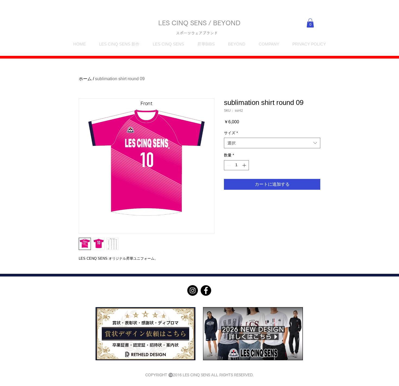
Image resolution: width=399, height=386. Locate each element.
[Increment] (244, 165)
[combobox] (272, 143)
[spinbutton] (236, 165)
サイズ (231, 133)
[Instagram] (192, 290)
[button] (310, 22)
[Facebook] (206, 290)
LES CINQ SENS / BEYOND (199, 23)
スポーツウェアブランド (197, 33)
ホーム (85, 78)
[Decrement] (228, 165)
